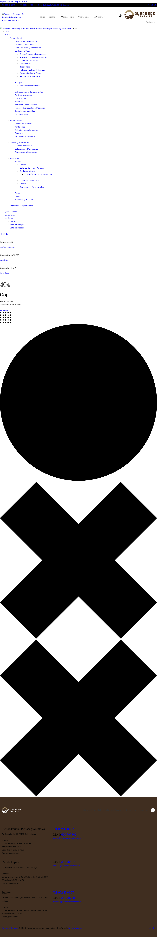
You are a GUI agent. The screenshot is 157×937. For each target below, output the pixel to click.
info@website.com (7, 247)
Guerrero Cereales (10, 928)
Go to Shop (4, 273)
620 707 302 (68, 834)
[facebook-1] (148, 5)
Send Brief (4, 260)
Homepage (5, 311)
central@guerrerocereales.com (67, 838)
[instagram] (151, 5)
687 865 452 (69, 862)
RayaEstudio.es (75, 928)
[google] (155, 5)
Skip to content (7, 1)
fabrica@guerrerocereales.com (67, 901)
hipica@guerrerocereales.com (66, 865)
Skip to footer (21, 1)
